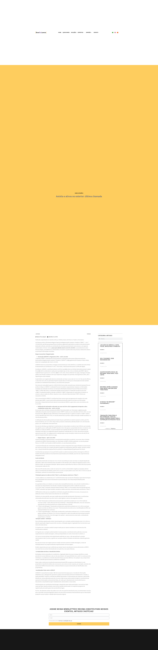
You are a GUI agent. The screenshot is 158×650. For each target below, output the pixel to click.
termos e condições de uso (65, 621)
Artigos (109, 336)
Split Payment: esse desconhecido (107, 359)
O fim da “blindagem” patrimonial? (107, 402)
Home (59, 32)
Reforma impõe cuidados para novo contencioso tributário (109, 388)
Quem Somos (66, 32)
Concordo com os (61, 621)
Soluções (73, 32)
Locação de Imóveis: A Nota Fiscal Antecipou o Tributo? (110, 345)
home (76, 193)
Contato (96, 32)
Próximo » (113, 428)
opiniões (80, 193)
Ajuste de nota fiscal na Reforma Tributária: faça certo (109, 373)
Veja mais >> (102, 349)
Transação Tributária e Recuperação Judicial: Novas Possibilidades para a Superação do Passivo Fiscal (110, 417)
